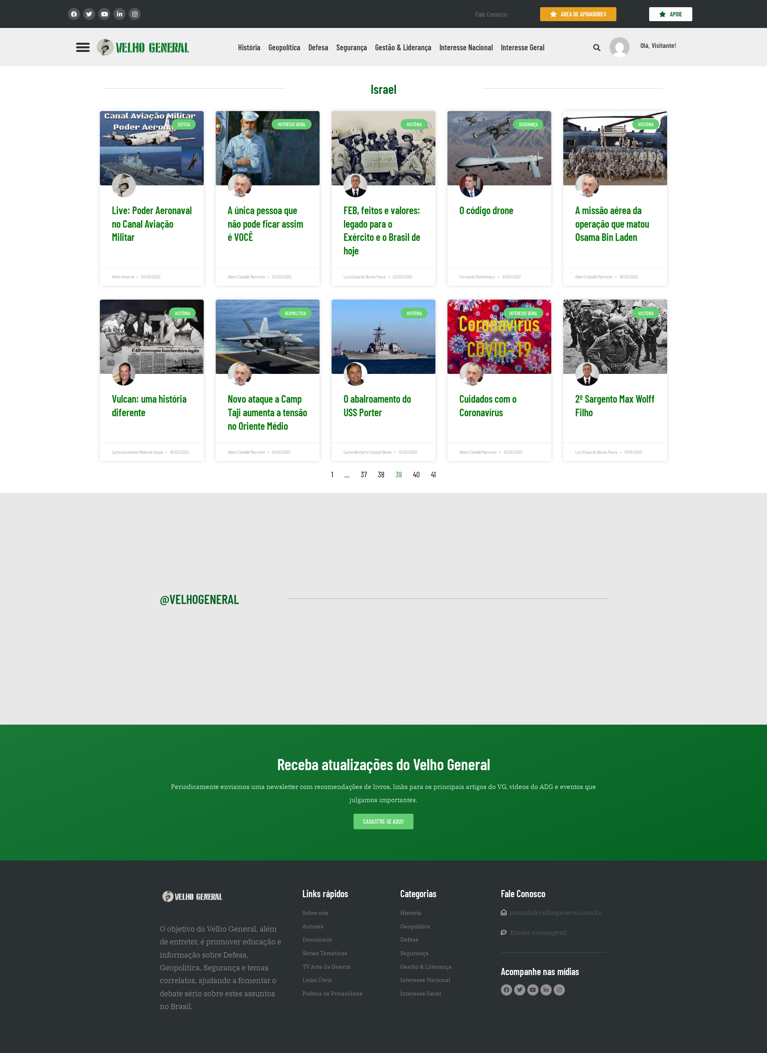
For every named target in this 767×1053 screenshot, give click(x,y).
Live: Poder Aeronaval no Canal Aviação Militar (152, 223)
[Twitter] (89, 14)
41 (433, 474)
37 (364, 474)
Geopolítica (284, 47)
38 (381, 474)
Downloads (317, 939)
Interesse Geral (522, 47)
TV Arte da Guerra (326, 966)
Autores (313, 926)
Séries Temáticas (324, 953)
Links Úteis (317, 979)
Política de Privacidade (332, 993)
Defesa (318, 47)
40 (416, 474)
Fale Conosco (491, 14)
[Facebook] (74, 14)
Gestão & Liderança (403, 47)
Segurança (351, 47)
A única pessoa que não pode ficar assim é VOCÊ (265, 223)
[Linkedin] (119, 14)
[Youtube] (104, 14)
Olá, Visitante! (658, 45)
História (249, 47)
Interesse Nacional (466, 47)
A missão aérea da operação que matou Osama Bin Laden (612, 223)
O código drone (486, 210)
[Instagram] (135, 14)
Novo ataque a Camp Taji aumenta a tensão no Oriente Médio (267, 412)
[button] (83, 47)
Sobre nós (315, 912)
